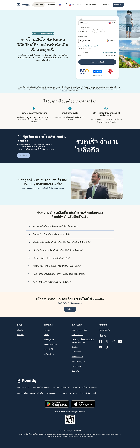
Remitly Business (50, 344)
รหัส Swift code (77, 335)
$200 (82, 31)
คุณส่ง (80, 19)
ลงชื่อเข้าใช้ (105, 5)
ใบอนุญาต (63, 393)
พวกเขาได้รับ (82, 37)
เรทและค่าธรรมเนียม (79, 330)
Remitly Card (49, 339)
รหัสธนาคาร (76, 352)
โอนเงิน (47, 330)
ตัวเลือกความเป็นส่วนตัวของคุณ (85, 387)
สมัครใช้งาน (118, 5)
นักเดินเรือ (75, 371)
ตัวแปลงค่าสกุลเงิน (79, 361)
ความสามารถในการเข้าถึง (80, 393)
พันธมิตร (75, 347)
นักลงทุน (20, 335)
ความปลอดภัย (51, 393)
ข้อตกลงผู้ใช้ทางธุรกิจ (40, 387)
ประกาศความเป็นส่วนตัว (61, 387)
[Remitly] (23, 4)
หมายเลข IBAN (77, 357)
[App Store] (83, 404)
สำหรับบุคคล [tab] (38, 5)
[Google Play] (57, 404)
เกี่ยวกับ (20, 330)
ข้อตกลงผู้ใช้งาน (23, 387)
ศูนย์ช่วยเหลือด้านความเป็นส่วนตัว (30, 393)
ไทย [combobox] (77, 5)
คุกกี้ (94, 393)
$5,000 (100, 31)
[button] (61, 5)
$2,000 (90, 31)
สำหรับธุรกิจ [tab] (50, 5)
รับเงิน (46, 335)
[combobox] (112, 41)
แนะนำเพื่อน (76, 366)
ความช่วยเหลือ (91, 5)
